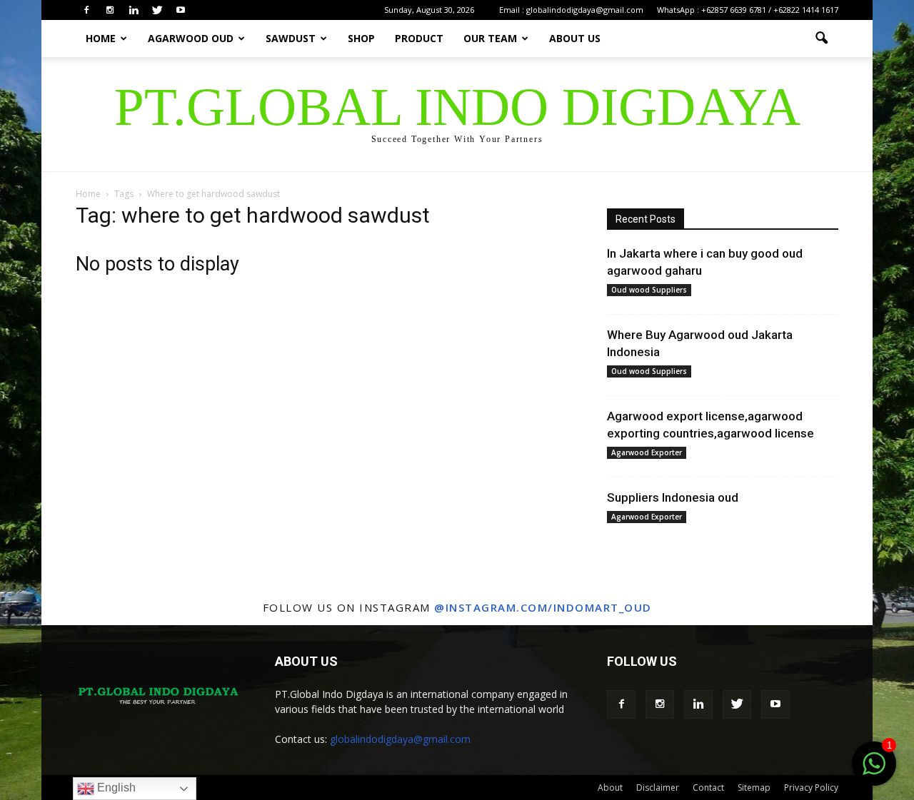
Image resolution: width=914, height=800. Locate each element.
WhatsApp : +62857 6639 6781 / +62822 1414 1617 (747, 9)
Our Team (490, 38)
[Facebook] (86, 10)
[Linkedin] (133, 10)
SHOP (361, 38)
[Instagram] (110, 10)
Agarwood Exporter (646, 452)
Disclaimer (657, 787)
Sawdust (291, 38)
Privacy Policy (811, 787)
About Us (575, 38)
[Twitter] (157, 10)
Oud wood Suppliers (649, 290)
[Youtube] (180, 10)
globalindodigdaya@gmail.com (400, 739)
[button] (821, 38)
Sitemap (754, 787)
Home (101, 38)
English (115, 787)
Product (419, 38)
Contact (708, 787)
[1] (874, 771)
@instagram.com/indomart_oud (543, 607)
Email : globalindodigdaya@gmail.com (571, 9)
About (610, 787)
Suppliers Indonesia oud (672, 497)
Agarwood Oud (190, 38)
